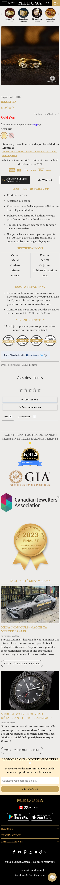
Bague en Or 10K (11, 97)
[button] (52, 877)
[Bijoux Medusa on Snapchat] (36, 852)
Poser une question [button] (31, 407)
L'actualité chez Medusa (30, 580)
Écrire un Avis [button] (31, 399)
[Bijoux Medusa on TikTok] (40, 852)
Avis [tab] (6, 416)
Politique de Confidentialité (30, 875)
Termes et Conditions (30, 870)
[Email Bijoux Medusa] (45, 852)
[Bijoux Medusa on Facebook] (14, 852)
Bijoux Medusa (22, 862)
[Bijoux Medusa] (30, 3)
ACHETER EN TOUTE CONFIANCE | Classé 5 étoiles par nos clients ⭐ (30, 438)
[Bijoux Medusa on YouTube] (19, 852)
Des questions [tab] (25, 416)
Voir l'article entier (22, 663)
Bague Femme (29, 365)
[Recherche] (49, 3)
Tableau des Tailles (45, 114)
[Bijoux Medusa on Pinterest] (25, 852)
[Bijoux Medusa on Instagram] (30, 852)
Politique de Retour (40, 313)
